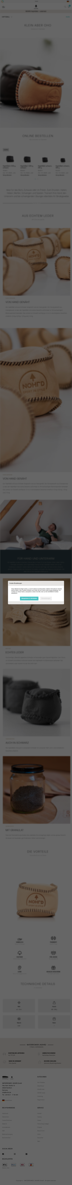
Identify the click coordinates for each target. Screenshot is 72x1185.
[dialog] (36, 592)
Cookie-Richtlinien (53, 590)
